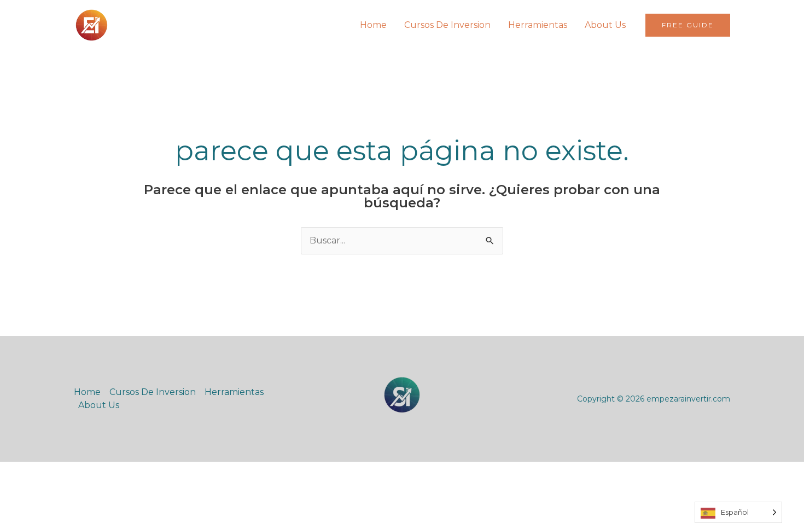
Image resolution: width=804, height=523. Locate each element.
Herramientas (537, 25)
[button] (687, 25)
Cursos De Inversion (447, 25)
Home (373, 25)
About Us (605, 25)
